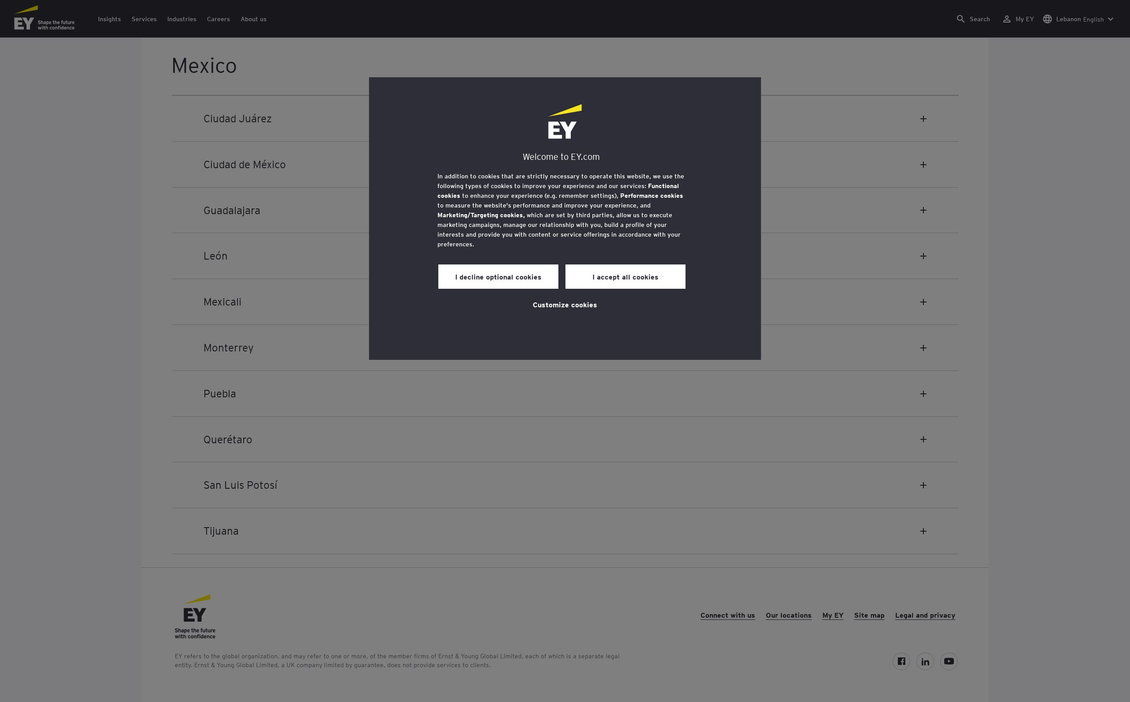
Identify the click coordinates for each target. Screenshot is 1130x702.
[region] (565, 218)
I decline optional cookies (498, 276)
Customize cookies (565, 304)
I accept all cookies (625, 276)
